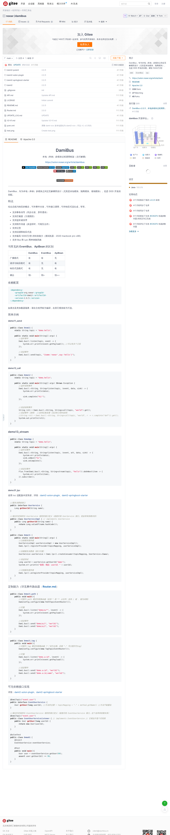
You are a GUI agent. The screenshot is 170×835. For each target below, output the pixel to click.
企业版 (31, 3)
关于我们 (69, 831)
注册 (163, 4)
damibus (20, 16)
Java (133, 187)
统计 (76, 21)
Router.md (11, 110)
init (43, 90)
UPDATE (17, 65)
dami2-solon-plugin (15, 75)
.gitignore (11, 90)
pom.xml (10, 125)
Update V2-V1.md (49, 120)
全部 (165, 103)
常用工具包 (26, 10)
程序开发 (16, 10)
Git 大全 (6, 831)
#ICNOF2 (154, 216)
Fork (160, 16)
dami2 (9, 85)
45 (165, 16)
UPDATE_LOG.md (14, 115)
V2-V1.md (11, 120)
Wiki (63, 21)
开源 (23, 3)
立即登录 (90, 50)
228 (153, 16)
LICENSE (11, 100)
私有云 (50, 3)
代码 (10, 21)
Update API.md (48, 95)
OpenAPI (48, 831)
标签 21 (30, 58)
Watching (137, 93)
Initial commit (47, 100)
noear (10, 16)
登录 (156, 4)
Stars (136, 89)
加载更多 (133, 231)
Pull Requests (45, 21)
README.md (12, 105)
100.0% (139, 187)
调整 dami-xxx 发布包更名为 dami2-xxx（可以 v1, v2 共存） (67, 125)
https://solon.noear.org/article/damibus (64, 162)
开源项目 (6, 10)
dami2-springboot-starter (18, 80)
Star (147, 16)
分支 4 (21, 58)
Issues (24, 21)
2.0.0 (44, 110)
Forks (136, 96)
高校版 (41, 3)
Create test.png (48, 130)
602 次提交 (119, 65)
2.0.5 (44, 70)
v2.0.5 (152, 200)
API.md (10, 95)
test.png (10, 130)
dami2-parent (13, 70)
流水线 (89, 21)
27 (140, 16)
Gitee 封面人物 (30, 831)
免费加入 (85, 44)
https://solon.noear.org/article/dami (147, 78)
